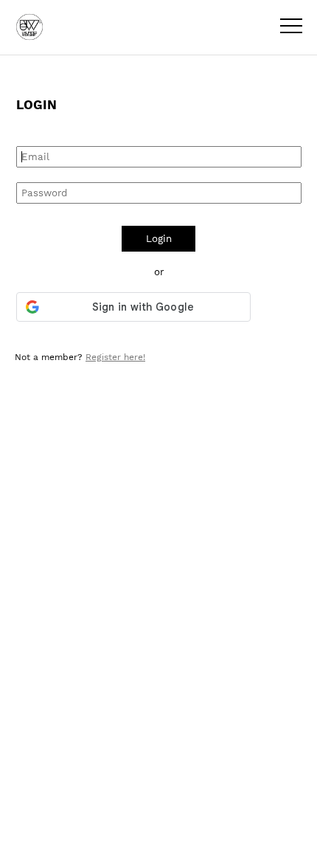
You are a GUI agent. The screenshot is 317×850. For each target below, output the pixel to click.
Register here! (115, 357)
